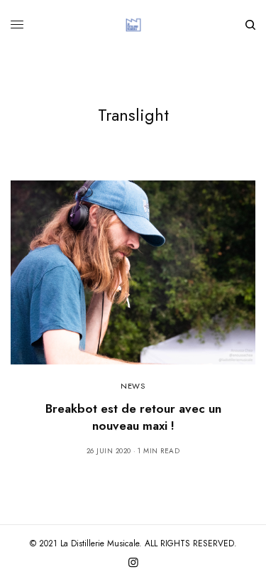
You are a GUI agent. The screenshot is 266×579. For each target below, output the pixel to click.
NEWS (133, 385)
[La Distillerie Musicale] (133, 25)
